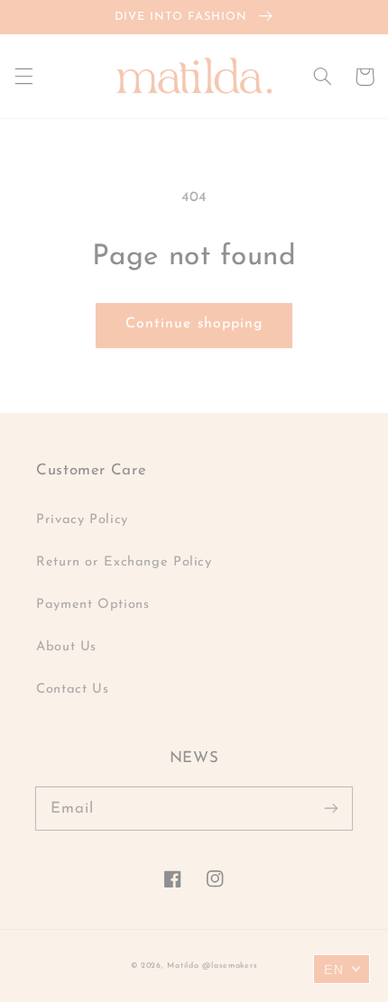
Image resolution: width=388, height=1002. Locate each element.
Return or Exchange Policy (124, 562)
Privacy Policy (82, 520)
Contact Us (72, 689)
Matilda (183, 965)
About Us (66, 647)
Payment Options (92, 604)
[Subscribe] (331, 808)
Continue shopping (194, 324)
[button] (23, 76)
